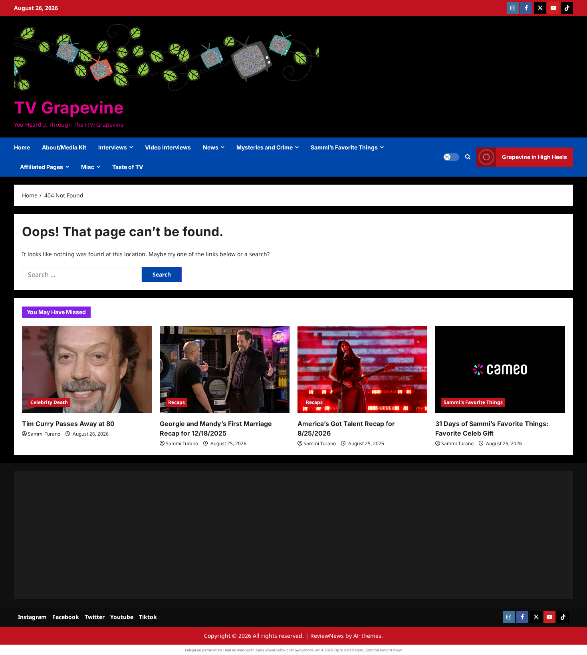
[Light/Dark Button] (451, 157)
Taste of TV (127, 166)
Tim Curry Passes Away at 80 (68, 424)
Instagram (32, 617)
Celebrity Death (49, 402)
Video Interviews (168, 147)
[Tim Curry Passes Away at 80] (87, 369)
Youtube (121, 617)
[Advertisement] (261, 535)
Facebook (65, 617)
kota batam (353, 650)
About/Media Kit (64, 147)
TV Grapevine (68, 107)
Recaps (176, 402)
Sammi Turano (44, 433)
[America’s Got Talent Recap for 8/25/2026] (362, 369)
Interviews (112, 147)
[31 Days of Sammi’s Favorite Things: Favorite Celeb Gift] (500, 369)
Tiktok (148, 617)
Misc (87, 166)
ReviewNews (327, 635)
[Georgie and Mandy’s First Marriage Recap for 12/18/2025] (225, 369)
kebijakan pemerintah (203, 650)
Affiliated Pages (41, 166)
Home (22, 147)
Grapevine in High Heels (534, 156)
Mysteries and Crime (264, 147)
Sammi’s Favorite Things (344, 147)
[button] (467, 157)
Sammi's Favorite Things (473, 402)
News (210, 147)
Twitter (95, 617)
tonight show (391, 650)
